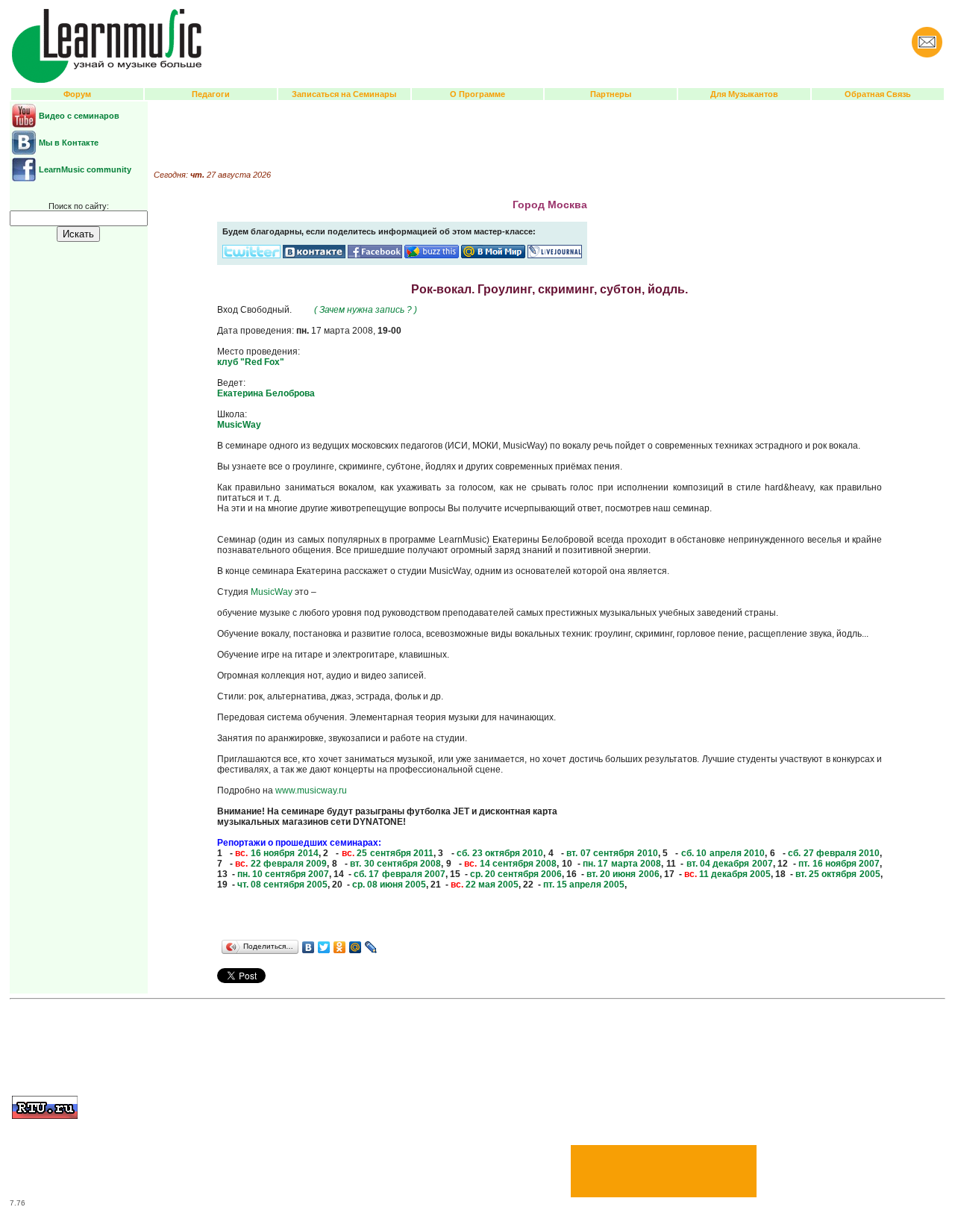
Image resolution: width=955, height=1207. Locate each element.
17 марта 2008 (622, 863)
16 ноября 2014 (276, 853)
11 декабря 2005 (727, 874)
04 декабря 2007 (729, 863)
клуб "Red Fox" (250, 362)
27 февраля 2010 (834, 853)
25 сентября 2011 (387, 853)
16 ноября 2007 (839, 863)
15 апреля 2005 (583, 884)
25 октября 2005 (837, 874)
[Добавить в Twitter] (251, 255)
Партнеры (610, 94)
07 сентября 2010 (611, 853)
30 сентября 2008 (395, 863)
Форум (77, 94)
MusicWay (239, 425)
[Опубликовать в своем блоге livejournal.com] (554, 255)
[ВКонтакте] (308, 947)
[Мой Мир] (355, 947)
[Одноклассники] (340, 947)
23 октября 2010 (500, 853)
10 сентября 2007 (283, 874)
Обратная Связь (878, 94)
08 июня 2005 (389, 884)
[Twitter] (324, 947)
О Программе (477, 94)
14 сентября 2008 (510, 863)
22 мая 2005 (485, 884)
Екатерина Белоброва (266, 393)
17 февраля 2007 (399, 874)
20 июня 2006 (622, 874)
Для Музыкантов (744, 94)
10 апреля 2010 (723, 853)
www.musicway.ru (311, 790)
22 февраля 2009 (281, 863)
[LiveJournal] (371, 947)
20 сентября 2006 (516, 874)
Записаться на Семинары (344, 94)
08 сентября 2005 (282, 884)
